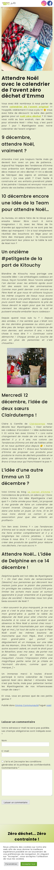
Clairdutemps (37, 423)
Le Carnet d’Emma (39, 491)
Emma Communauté (27, 705)
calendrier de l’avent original (29, 106)
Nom (4, 740)
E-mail (5, 751)
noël (48, 705)
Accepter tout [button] (28, 864)
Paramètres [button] (11, 864)
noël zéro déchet (30, 116)
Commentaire (10, 767)
